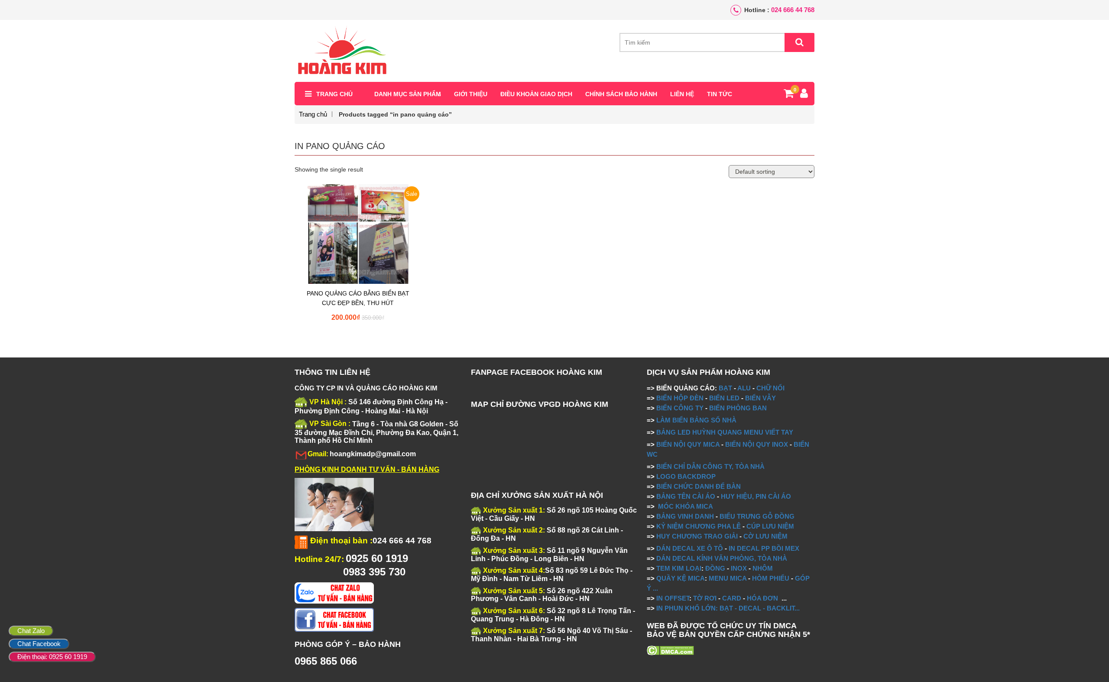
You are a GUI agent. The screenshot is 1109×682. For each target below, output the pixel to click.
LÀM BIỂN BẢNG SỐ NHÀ (697, 420)
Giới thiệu (470, 94)
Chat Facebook (39, 643)
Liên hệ (682, 94)
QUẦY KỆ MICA (680, 578)
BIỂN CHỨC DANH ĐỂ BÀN (698, 486)
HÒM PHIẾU (770, 578)
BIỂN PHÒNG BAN (738, 408)
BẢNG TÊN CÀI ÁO (685, 496)
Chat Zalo (31, 630)
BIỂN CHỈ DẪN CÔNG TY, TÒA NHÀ (710, 466)
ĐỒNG (715, 568)
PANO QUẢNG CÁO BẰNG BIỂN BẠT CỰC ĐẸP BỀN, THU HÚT (358, 298)
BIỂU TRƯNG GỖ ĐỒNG (757, 516)
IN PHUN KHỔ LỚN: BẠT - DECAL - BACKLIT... (728, 608)
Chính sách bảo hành (621, 94)
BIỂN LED (724, 398)
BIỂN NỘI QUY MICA (688, 444)
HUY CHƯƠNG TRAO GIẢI (697, 536)
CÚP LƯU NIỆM (770, 526)
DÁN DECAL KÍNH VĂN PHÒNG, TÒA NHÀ (721, 558)
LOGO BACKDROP (686, 476)
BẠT (725, 388)
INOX (739, 568)
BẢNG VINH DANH (685, 516)
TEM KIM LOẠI (678, 568)
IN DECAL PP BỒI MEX (764, 548)
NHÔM (762, 568)
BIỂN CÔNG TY (680, 408)
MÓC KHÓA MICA (685, 506)
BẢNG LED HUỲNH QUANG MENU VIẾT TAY (724, 432)
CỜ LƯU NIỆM (765, 536)
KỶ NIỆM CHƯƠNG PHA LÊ (698, 526)
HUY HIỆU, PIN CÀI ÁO (756, 496)
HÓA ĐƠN (762, 598)
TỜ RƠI (705, 598)
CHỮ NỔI (770, 388)
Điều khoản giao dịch (536, 94)
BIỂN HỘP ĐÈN (680, 398)
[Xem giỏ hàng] (789, 94)
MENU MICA (727, 578)
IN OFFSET (672, 598)
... (654, 588)
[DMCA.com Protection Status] (670, 649)
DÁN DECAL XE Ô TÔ (689, 548)
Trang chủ (334, 94)
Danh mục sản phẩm (407, 94)
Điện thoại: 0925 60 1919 (52, 656)
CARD (731, 598)
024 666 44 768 (792, 9)
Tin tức (719, 94)
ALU (744, 388)
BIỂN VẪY (760, 398)
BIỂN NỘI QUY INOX (756, 444)
